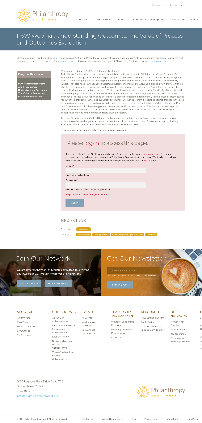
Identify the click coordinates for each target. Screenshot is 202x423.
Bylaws (133, 419)
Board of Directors (27, 326)
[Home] (42, 21)
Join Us (147, 160)
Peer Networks (179, 329)
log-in (91, 143)
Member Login (176, 5)
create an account (158, 61)
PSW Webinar (83, 229)
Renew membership (58, 283)
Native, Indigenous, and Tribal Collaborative (62, 344)
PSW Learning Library (152, 318)
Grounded (116, 337)
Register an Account (77, 194)
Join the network (29, 283)
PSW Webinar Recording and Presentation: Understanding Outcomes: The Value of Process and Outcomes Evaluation (32, 90)
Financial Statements (111, 419)
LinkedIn (141, 5)
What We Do (23, 318)
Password (72, 180)
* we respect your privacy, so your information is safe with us (131, 275)
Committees (23, 331)
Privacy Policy (151, 419)
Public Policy (147, 322)
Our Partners (24, 335)
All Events (87, 318)
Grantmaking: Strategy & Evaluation (127, 234)
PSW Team (23, 322)
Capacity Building (101, 234)
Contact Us (157, 5)
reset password (69, 61)
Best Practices (83, 234)
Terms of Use (171, 419)
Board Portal (192, 419)
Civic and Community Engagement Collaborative (63, 329)
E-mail (70, 166)
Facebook (132, 5)
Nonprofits (151, 234)
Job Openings (178, 334)
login (56, 58)
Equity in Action (60, 337)
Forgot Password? (100, 194)
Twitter (136, 5)
